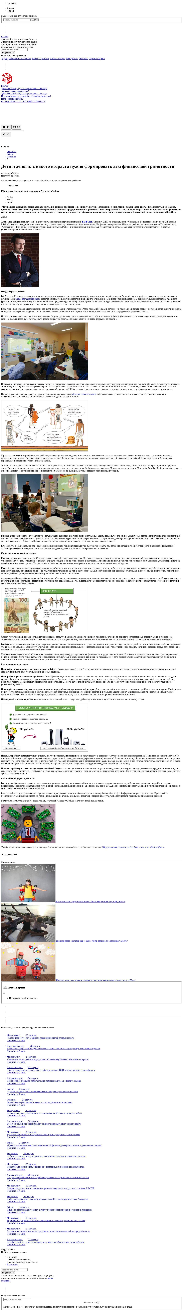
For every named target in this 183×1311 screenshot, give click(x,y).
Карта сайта (12, 1264)
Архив (101, 58)
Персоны (93, 58)
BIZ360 (4, 36)
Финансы (83, 58)
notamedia (5, 1280)
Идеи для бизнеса (10, 58)
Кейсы (35, 58)
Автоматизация (57, 58)
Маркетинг (43, 58)
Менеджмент (72, 58)
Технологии (25, 58)
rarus (50, 1278)
